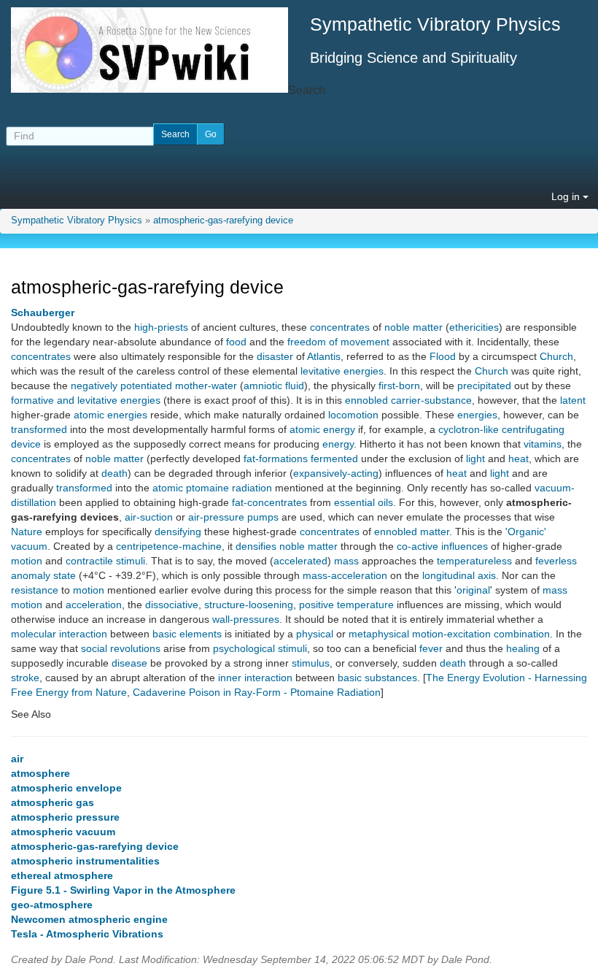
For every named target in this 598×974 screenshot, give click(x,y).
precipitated (484, 385)
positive (316, 604)
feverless (556, 561)
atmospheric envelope (66, 788)
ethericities (474, 327)
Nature (26, 531)
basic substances (377, 677)
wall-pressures (245, 619)
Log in (567, 196)
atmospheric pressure (65, 817)
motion (26, 561)
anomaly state (43, 575)
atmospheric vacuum (63, 831)
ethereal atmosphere (62, 875)
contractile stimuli (105, 561)
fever (431, 648)
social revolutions (120, 648)
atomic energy (322, 429)
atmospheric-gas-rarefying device (223, 220)
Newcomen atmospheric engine (89, 919)
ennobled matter (411, 531)
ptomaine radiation (229, 488)
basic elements (187, 634)
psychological (244, 648)
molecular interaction (59, 634)
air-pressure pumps (233, 517)
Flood (443, 356)
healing (523, 648)
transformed (39, 429)
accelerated (300, 561)
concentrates (340, 327)
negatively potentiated (121, 385)
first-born (399, 385)
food (236, 342)
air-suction (149, 517)
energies (477, 415)
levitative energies (342, 371)
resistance (34, 590)
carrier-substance (431, 400)
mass (346, 561)
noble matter (413, 327)
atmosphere (40, 773)
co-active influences (442, 546)
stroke (25, 677)
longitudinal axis (459, 575)
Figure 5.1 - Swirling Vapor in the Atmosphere (123, 890)
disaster (275, 356)
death (114, 473)
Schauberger (42, 312)
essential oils (363, 502)
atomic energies (110, 415)
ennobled (366, 400)
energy (338, 444)
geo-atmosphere (52, 904)
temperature (365, 604)
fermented (334, 458)
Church (556, 356)
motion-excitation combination (481, 634)
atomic (167, 488)
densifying (178, 531)
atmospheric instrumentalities (85, 861)
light (475, 458)
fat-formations (276, 458)
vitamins (543, 444)
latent (573, 400)
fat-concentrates (269, 502)
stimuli (292, 648)
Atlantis (324, 356)
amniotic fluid (274, 385)
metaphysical (379, 634)
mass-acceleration (345, 575)
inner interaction (255, 677)
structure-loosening (248, 604)
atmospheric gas (52, 802)
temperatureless (474, 561)
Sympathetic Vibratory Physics (76, 220)
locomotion (353, 415)
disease (129, 663)
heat (518, 458)
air (17, 758)
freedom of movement (338, 342)
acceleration (94, 604)
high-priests (161, 327)
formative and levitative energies (85, 400)
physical (314, 634)
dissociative (171, 604)
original (473, 590)
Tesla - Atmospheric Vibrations (87, 934)
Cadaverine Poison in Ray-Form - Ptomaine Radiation (257, 692)
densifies (256, 546)
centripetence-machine (169, 546)
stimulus (311, 663)
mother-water (206, 385)
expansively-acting (335, 473)
